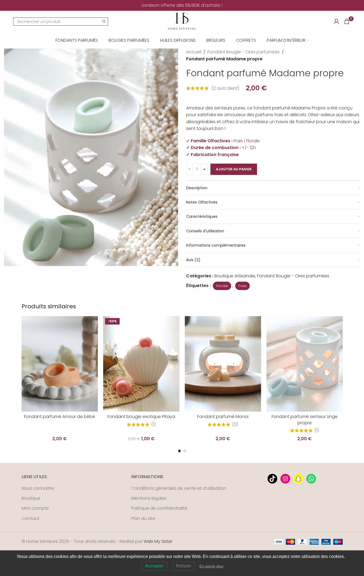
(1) (153, 424)
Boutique (31, 498)
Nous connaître (38, 488)
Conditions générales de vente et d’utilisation (178, 488)
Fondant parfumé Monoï (223, 416)
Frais (242, 285)
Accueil (193, 52)
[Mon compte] (336, 21)
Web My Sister (158, 541)
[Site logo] (181, 21)
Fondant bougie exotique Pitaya (141, 416)
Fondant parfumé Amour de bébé (59, 416)
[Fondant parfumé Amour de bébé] (60, 364)
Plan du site (143, 519)
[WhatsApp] (311, 479)
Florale (222, 285)
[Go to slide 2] (184, 451)
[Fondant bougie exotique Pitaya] (141, 364)
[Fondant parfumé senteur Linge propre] (304, 364)
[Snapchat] (298, 479)
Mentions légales (149, 498)
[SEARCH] (104, 22)
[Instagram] (285, 479)
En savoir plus (211, 566)
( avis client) (225, 88)
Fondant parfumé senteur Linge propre (305, 419)
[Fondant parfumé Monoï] (223, 364)
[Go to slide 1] (179, 451)
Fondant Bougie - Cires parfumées (243, 52)
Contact (30, 519)
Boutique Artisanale (234, 276)
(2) (235, 424)
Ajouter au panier (234, 169)
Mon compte (35, 508)
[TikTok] (272, 479)
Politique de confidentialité (159, 508)
